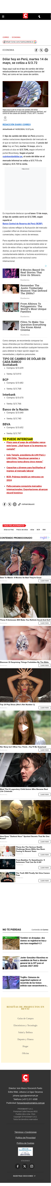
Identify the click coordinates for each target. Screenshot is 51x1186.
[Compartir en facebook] (36, 50)
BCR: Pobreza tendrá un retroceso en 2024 (25, 478)
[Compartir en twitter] (41, 50)
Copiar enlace (28, 504)
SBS (44, 530)
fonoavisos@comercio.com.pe (30, 1103)
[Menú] (3, 17)
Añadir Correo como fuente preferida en (20, 42)
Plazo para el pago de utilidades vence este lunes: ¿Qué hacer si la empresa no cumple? (26, 445)
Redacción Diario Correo (17, 124)
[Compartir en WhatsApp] (46, 50)
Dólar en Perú (9, 530)
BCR (38, 530)
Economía (8, 50)
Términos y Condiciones (25, 1132)
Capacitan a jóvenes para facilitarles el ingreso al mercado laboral (26, 469)
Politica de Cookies (25, 1143)
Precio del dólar (22, 530)
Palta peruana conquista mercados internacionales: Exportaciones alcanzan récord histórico (27, 489)
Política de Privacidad (25, 1137)
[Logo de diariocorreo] (25, 16)
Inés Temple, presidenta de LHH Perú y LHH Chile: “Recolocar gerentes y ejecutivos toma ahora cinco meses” (26, 458)
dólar (32, 530)
